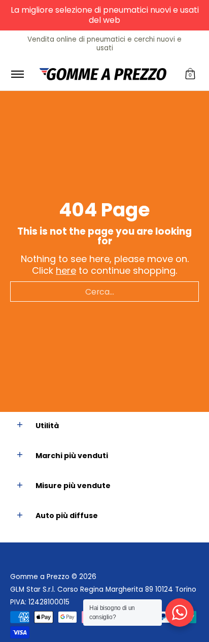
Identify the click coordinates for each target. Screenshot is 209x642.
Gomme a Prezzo (39, 577)
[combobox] (104, 291)
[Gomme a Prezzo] (103, 74)
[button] (190, 74)
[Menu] (17, 74)
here (66, 270)
